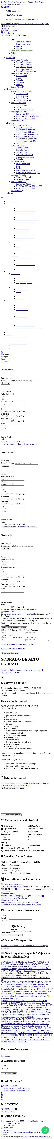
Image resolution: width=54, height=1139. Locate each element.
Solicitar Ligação (9, 1074)
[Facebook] (2, 7)
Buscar (6, 383)
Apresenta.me (6, 1130)
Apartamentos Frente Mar (26, 141)
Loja (18, 166)
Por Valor (15, 182)
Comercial (20, 82)
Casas (18, 78)
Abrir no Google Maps (21, 873)
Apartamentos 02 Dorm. (25, 130)
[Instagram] (4, 7)
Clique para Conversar (10, 653)
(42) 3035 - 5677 (15, 11)
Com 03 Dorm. (22, 98)
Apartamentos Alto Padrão (26, 136)
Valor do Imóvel (7, 394)
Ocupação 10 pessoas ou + (26, 71)
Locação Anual (17, 73)
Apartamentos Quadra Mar (26, 139)
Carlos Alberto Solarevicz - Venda (14, 887)
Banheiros (5, 414)
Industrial (19, 85)
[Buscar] (3, 26)
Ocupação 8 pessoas (24, 69)
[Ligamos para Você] (9, 612)
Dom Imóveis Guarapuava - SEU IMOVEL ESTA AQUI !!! (25, 24)
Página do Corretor (33, 905)
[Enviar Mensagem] (49, 640)
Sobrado (19, 80)
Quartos (4, 409)
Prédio (18, 168)
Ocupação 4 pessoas (24, 64)
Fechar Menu (16, 87)
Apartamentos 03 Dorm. (25, 132)
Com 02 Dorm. (22, 96)
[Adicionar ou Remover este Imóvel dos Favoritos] (40, 826)
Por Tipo (14, 103)
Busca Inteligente (8, 380)
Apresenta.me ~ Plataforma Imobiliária (16, 1132)
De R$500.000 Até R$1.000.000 (29, 116)
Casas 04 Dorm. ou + (24, 154)
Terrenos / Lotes (22, 179)
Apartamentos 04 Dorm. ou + (27, 134)
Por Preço (15, 112)
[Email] (8, 7)
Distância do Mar (8, 401)
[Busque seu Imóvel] (2, 352)
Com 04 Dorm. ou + (24, 100)
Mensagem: (5, 932)
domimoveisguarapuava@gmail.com (23, 19)
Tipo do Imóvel (7, 370)
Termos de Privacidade (10, 628)
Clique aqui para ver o (13, 788)
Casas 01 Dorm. (22, 148)
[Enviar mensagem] (11, 635)
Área (3, 423)
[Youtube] (6, 7)
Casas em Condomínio (25, 109)
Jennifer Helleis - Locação (11, 896)
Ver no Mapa (7, 1128)
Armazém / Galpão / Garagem (28, 173)
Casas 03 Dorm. (22, 152)
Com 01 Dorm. (22, 94)
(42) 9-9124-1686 (15, 15)
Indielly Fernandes (8, 902)
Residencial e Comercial (25, 170)
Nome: (3, 915)
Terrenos (14, 175)
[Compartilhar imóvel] (2, 677)
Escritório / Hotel (23, 164)
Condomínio (6, 392)
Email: (3, 918)
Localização (6, 378)
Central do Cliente (10, 1086)
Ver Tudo (24, 60)
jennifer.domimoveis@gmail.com (14, 898)
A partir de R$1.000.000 (25, 118)
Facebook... (5, 1056)
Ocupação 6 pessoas (24, 67)
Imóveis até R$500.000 (25, 114)
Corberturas (20, 143)
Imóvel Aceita (6, 437)
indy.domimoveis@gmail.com (13, 905)
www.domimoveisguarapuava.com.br (37, 1137)
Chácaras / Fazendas (24, 177)
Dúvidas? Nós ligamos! (12, 815)
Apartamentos (21, 76)
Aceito (23, 628)
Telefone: (4, 921)
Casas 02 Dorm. (22, 150)
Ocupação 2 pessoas (24, 62)
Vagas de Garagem (8, 419)
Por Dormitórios (17, 91)
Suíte (3, 439)
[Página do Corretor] (12, 884)
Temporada (15, 60)
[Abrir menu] (2, 197)
